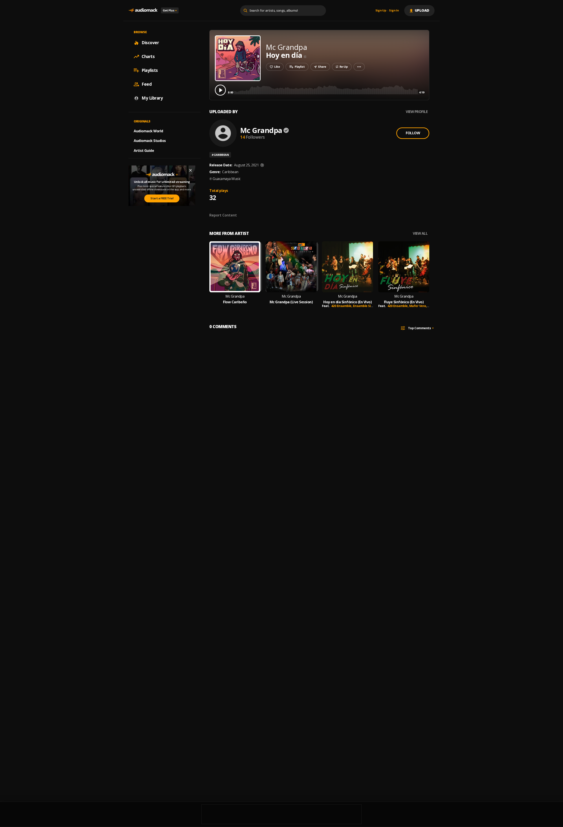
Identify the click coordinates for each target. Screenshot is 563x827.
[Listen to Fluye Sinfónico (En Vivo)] (403, 266)
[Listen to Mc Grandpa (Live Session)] (291, 266)
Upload (422, 10)
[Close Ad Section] (190, 170)
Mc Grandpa (261, 130)
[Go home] (142, 10)
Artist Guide (144, 150)
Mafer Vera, (418, 306)
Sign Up (380, 10)
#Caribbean (220, 155)
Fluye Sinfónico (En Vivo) (404, 302)
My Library (152, 98)
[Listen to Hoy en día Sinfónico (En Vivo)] (347, 266)
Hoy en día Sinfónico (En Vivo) (347, 302)
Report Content (223, 215)
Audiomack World (148, 130)
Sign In (394, 10)
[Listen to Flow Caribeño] (234, 266)
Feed (147, 84)
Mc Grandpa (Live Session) (291, 302)
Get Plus (170, 10)
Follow (413, 133)
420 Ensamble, (342, 306)
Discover (150, 42)
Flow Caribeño (235, 302)
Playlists (150, 70)
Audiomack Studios (150, 140)
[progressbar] (326, 89)
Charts (148, 56)
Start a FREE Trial (161, 198)
